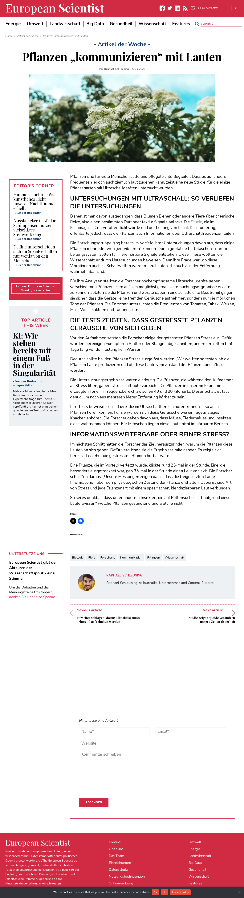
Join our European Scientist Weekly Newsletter (36, 288)
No (164, 892)
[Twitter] (170, 8)
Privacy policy (180, 892)
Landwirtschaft (200, 856)
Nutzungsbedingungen (127, 876)
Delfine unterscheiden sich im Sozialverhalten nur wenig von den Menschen (35, 253)
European (54, 7)
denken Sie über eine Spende (32, 597)
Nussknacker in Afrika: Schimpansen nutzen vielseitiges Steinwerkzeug (34, 227)
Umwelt (195, 842)
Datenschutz (118, 869)
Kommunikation (131, 557)
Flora (92, 557)
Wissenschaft (174, 557)
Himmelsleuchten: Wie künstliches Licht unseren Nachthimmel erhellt (34, 201)
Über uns (116, 849)
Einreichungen (120, 862)
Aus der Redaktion (28, 213)
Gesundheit (197, 869)
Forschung (107, 557)
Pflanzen (153, 557)
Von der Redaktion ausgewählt (27, 383)
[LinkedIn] (177, 8)
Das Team (116, 856)
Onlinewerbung (121, 883)
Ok (155, 892)
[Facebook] (162, 8)
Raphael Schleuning (116, 69)
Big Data (195, 862)
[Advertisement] (152, 665)
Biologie (77, 557)
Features (195, 883)
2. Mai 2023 (138, 69)
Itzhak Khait (189, 227)
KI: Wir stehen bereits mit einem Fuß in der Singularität (34, 354)
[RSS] (185, 8)
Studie (196, 222)
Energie (195, 849)
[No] (239, 892)
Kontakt (114, 842)
